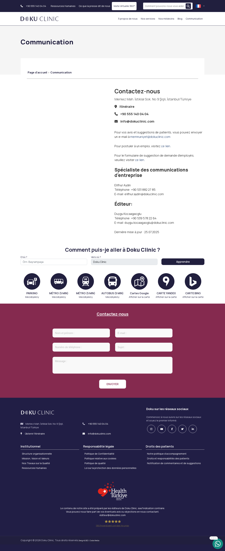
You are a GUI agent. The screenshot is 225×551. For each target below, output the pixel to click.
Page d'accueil (37, 72)
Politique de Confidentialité (99, 453)
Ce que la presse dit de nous (94, 6)
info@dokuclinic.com (137, 121)
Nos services (148, 18)
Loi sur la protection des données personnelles (110, 468)
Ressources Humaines (63, 6)
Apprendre (183, 262)
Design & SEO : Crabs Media (89, 540)
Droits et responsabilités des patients (168, 458)
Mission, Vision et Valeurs (35, 458)
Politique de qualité (95, 463)
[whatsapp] (217, 543)
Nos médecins (166, 18)
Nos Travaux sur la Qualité (36, 463)
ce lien (165, 146)
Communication (194, 18)
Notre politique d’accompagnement (166, 453)
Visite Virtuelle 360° (124, 6)
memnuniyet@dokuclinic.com (150, 137)
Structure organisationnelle (37, 453)
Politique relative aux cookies (100, 458)
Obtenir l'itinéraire (34, 433)
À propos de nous (128, 18)
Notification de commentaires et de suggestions (174, 463)
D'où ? (24, 257)
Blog (180, 18)
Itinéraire (126, 106)
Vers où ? (96, 257)
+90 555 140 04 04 (35, 6)
